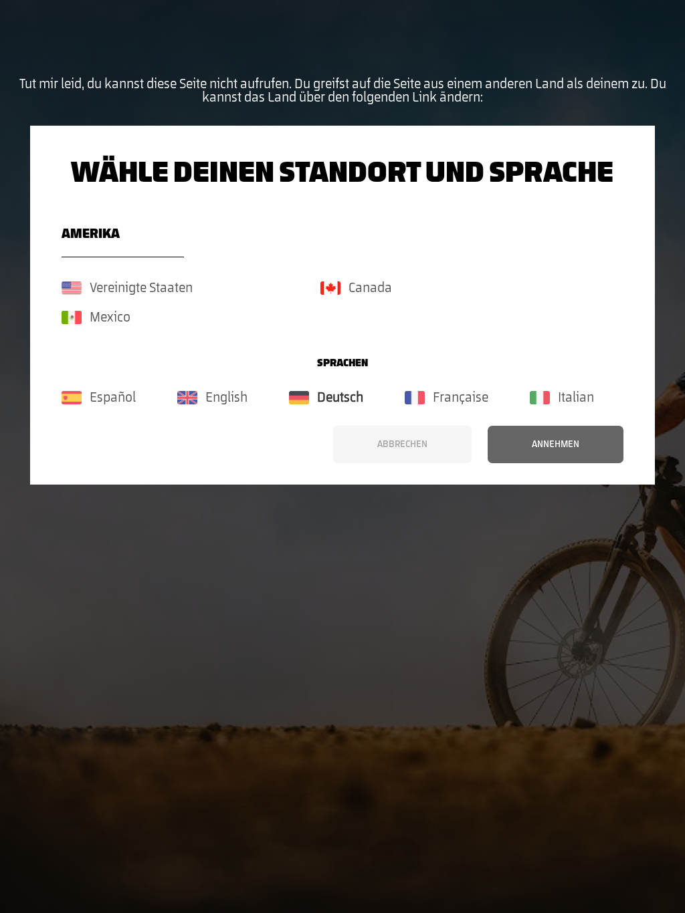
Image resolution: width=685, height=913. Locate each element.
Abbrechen (402, 444)
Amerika (91, 234)
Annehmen (555, 444)
